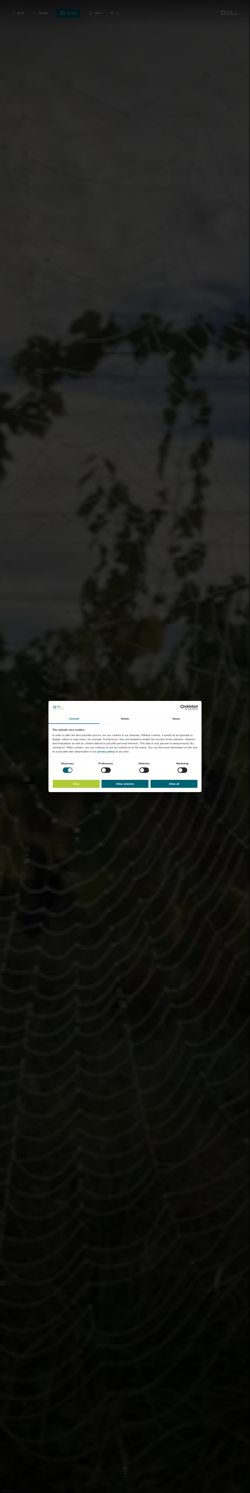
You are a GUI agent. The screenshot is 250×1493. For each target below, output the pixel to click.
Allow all (174, 783)
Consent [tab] (74, 718)
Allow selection (125, 783)
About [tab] (176, 718)
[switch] (106, 770)
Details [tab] (125, 718)
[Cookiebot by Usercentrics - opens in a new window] (183, 707)
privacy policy (106, 751)
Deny (76, 783)
